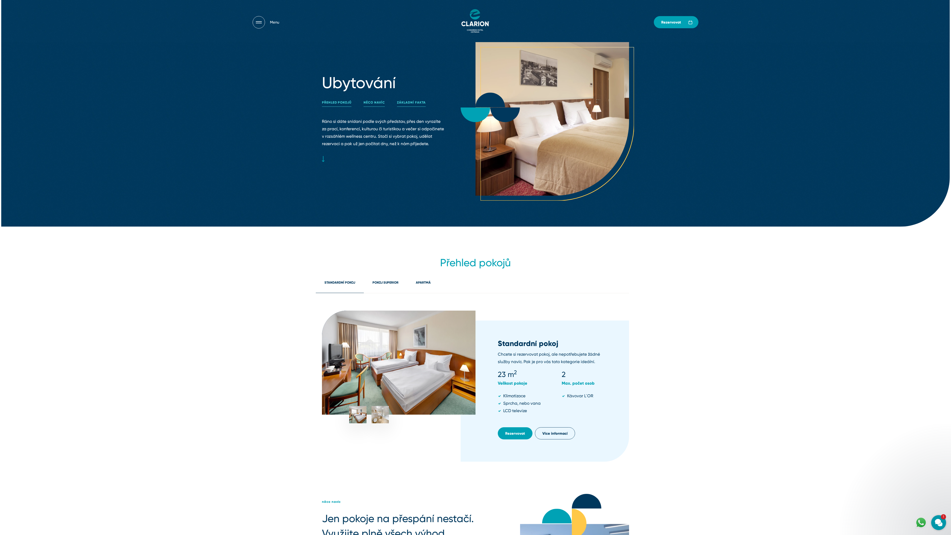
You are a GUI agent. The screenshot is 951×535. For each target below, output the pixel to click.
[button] (909, 462)
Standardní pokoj (339, 282)
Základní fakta (411, 102)
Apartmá (423, 282)
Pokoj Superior (385, 282)
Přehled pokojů (336, 102)
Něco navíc (374, 102)
